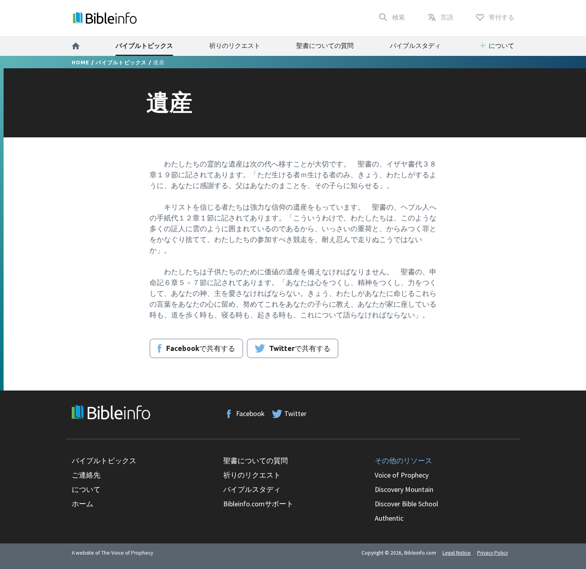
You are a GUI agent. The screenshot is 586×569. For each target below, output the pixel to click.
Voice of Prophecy (402, 475)
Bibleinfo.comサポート (258, 503)
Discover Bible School (406, 503)
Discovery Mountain (404, 489)
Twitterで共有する (299, 348)
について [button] (501, 46)
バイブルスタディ (415, 46)
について (86, 489)
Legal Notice (456, 552)
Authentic (389, 518)
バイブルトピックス (144, 46)
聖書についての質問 (325, 46)
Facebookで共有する (200, 348)
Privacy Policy (492, 552)
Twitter (295, 413)
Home (81, 62)
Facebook (250, 413)
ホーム (82, 503)
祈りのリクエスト (234, 46)
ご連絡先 (86, 475)
